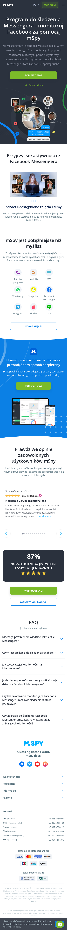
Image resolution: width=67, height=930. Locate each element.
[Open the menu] (63, 5)
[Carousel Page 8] (36, 533)
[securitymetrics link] (27, 878)
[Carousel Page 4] (28, 533)
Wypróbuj (50, 4)
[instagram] (45, 764)
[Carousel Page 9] (38, 533)
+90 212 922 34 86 (56, 831)
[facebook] (21, 764)
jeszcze (33, 901)
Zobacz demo (36, 85)
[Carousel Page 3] (26, 533)
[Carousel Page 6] (32, 533)
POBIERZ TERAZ (33, 75)
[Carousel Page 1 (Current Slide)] (23, 533)
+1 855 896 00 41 (56, 818)
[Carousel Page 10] (40, 533)
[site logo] (8, 5)
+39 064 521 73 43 (56, 839)
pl (34, 4)
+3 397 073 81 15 (56, 827)
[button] (60, 924)
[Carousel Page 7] (34, 533)
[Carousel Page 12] (44, 533)
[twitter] (29, 764)
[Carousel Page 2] (24, 533)
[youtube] (37, 764)
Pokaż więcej (33, 326)
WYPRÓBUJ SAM (33, 590)
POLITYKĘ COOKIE (11, 926)
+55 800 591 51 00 (56, 822)
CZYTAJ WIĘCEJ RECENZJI (33, 601)
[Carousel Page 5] (30, 533)
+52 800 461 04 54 (56, 835)
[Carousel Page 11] (42, 533)
